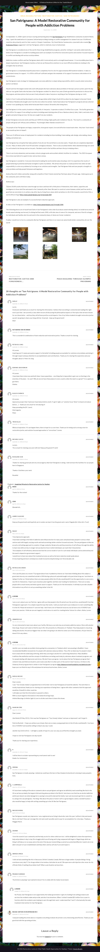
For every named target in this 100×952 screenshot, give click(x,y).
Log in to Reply (89, 301)
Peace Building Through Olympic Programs (74, 280)
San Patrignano (71, 16)
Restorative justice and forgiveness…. (21, 280)
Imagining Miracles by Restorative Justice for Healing (32, 484)
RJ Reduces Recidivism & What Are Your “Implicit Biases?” (56, 2)
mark (14, 487)
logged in (48, 936)
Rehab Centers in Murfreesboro (25, 912)
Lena (14, 501)
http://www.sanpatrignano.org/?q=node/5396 (48, 204)
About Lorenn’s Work (31, 2)
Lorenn (15, 596)
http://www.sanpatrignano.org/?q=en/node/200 (35, 195)
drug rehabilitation (31, 16)
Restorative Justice (52, 16)
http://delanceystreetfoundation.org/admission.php (74, 664)
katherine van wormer (21, 330)
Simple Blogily (77, 949)
